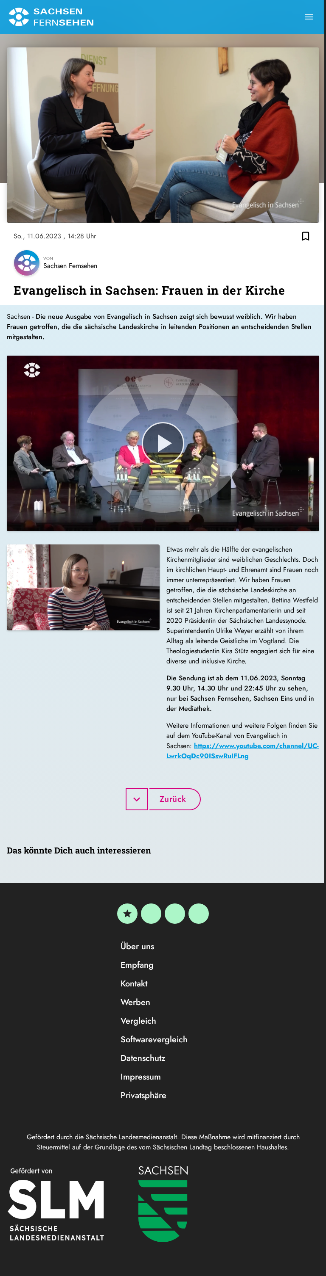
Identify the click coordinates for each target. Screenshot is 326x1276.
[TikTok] (198, 913)
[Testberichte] (127, 913)
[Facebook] (151, 913)
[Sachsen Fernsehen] (51, 17)
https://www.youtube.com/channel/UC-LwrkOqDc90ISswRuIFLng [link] (242, 751)
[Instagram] (175, 913)
